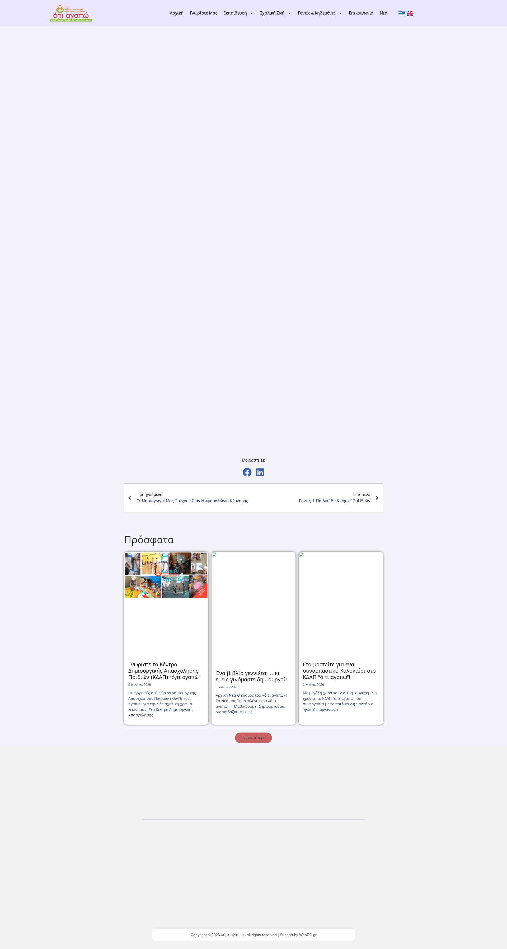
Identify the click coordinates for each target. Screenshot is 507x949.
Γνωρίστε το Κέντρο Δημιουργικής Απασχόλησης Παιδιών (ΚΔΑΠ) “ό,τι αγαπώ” (164, 671)
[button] (247, 472)
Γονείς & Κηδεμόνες (317, 13)
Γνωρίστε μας (203, 13)
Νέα (383, 13)
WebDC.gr (308, 935)
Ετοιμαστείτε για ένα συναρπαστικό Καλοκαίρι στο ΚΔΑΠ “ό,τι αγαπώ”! (339, 671)
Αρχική (176, 13)
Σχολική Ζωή (272, 13)
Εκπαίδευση (235, 13)
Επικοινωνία (361, 13)
